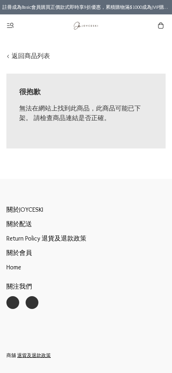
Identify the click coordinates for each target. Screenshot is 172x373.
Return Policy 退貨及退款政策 (46, 238)
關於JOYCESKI (24, 209)
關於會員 (19, 253)
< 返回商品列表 (28, 56)
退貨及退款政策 (34, 355)
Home (13, 267)
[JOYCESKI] (86, 25)
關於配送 (19, 224)
